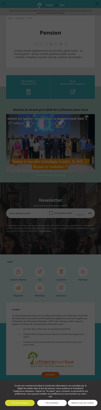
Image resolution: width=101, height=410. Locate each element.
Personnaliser (52, 402)
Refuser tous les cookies (82, 402)
